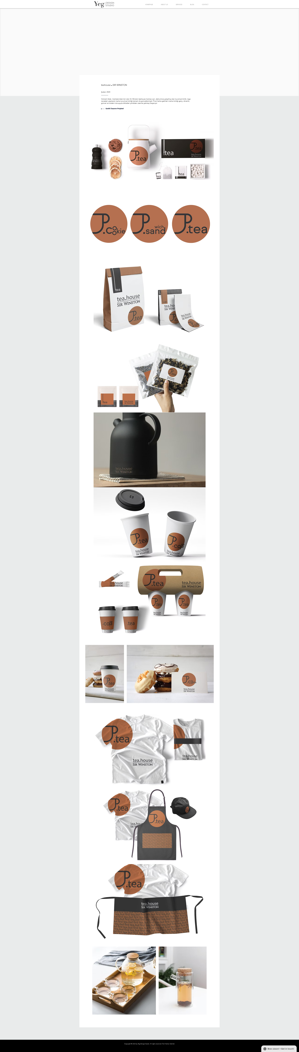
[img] (149, 150)
